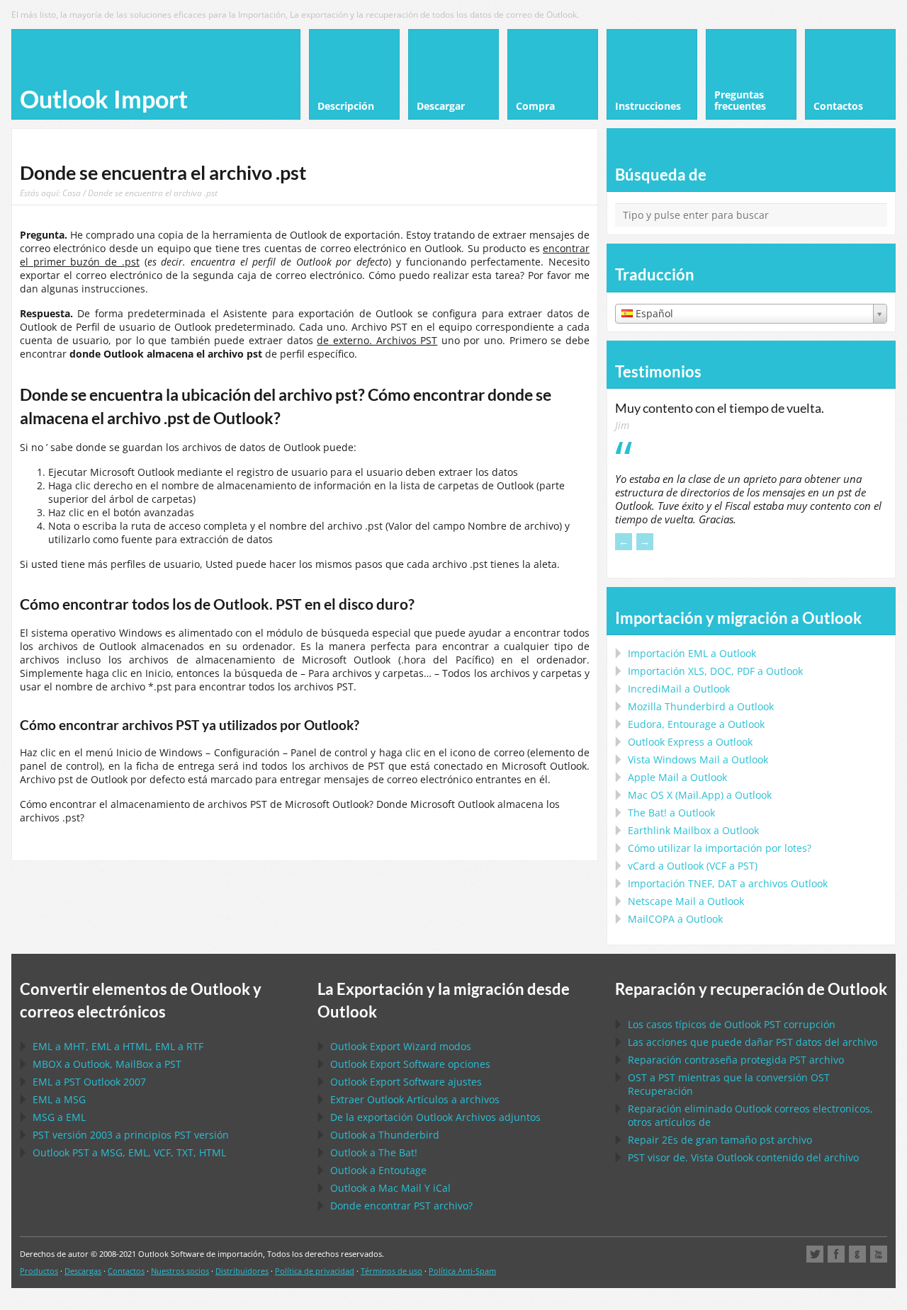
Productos (39, 1270)
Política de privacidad (314, 1270)
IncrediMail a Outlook (679, 688)
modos (400, 1046)
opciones (410, 1064)
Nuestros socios (180, 1270)
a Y (390, 1188)
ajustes (406, 1081)
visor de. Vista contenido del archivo (743, 1157)
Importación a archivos (728, 883)
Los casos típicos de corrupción (731, 1024)
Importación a (692, 653)
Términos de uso (391, 1270)
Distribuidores (242, 1270)
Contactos (126, 1270)
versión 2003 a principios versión (131, 1134)
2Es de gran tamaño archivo (720, 1139)
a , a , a (118, 1046)
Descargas (82, 1270)
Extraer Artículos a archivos (415, 1099)
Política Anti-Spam (462, 1270)
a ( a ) (692, 865)
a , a (107, 1064)
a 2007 (89, 1081)
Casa (71, 192)
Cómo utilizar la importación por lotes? (719, 848)
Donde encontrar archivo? (401, 1205)
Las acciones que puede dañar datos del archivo (752, 1042)
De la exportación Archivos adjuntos (435, 1117)
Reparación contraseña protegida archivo (736, 1059)
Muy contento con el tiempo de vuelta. (719, 408)
